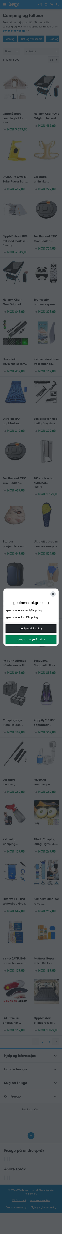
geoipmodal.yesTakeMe (31, 639)
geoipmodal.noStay (31, 628)
